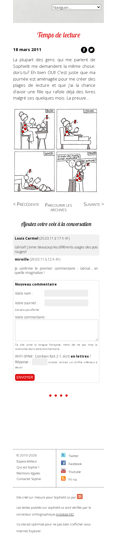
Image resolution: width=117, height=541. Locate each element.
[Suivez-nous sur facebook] (63, 464)
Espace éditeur (26, 461)
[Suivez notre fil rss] (63, 479)
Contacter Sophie (28, 479)
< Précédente (26, 204)
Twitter (73, 456)
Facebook (75, 464)
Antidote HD (65, 514)
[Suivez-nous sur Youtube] (63, 472)
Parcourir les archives (58, 207)
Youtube (74, 472)
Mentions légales (28, 473)
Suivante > (94, 204)
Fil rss (72, 479)
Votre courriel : (26, 303)
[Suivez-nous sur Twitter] (63, 456)
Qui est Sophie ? (27, 467)
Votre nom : (24, 293)
